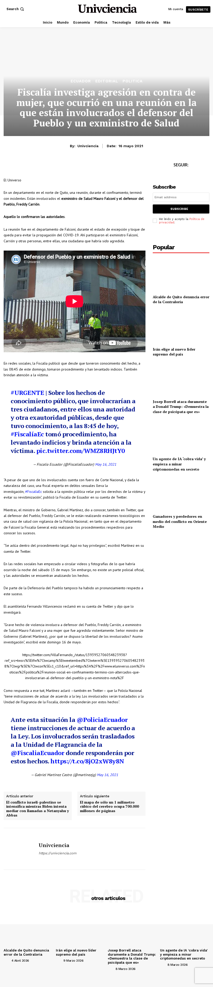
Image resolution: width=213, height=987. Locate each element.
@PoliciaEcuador (102, 719)
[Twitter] (175, 174)
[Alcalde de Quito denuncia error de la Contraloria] (181, 274)
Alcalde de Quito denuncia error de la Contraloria (181, 299)
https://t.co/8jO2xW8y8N (87, 761)
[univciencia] (19, 848)
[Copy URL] (56, 166)
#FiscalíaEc (27, 434)
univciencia (87, 146)
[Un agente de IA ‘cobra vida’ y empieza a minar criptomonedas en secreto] (181, 436)
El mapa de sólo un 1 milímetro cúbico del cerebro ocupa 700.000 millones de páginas (109, 806)
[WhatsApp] (33, 166)
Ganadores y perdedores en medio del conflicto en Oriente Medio (180, 521)
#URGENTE (27, 392)
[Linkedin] (44, 166)
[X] (21, 166)
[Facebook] (9, 166)
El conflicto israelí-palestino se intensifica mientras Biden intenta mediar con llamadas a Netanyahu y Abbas (37, 809)
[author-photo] (7, 960)
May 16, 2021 (105, 464)
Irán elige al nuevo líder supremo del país (174, 352)
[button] (15, 9)
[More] (68, 166)
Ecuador (81, 81)
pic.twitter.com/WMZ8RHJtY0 (80, 450)
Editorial (106, 81)
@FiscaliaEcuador (37, 753)
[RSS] (198, 174)
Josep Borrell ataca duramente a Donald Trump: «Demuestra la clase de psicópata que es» (181, 406)
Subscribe (179, 209)
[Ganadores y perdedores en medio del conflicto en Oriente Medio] (181, 494)
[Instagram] (186, 174)
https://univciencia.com (57, 853)
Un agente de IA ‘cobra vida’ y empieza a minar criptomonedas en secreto (179, 463)
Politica (133, 81)
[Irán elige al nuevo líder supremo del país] (181, 327)
